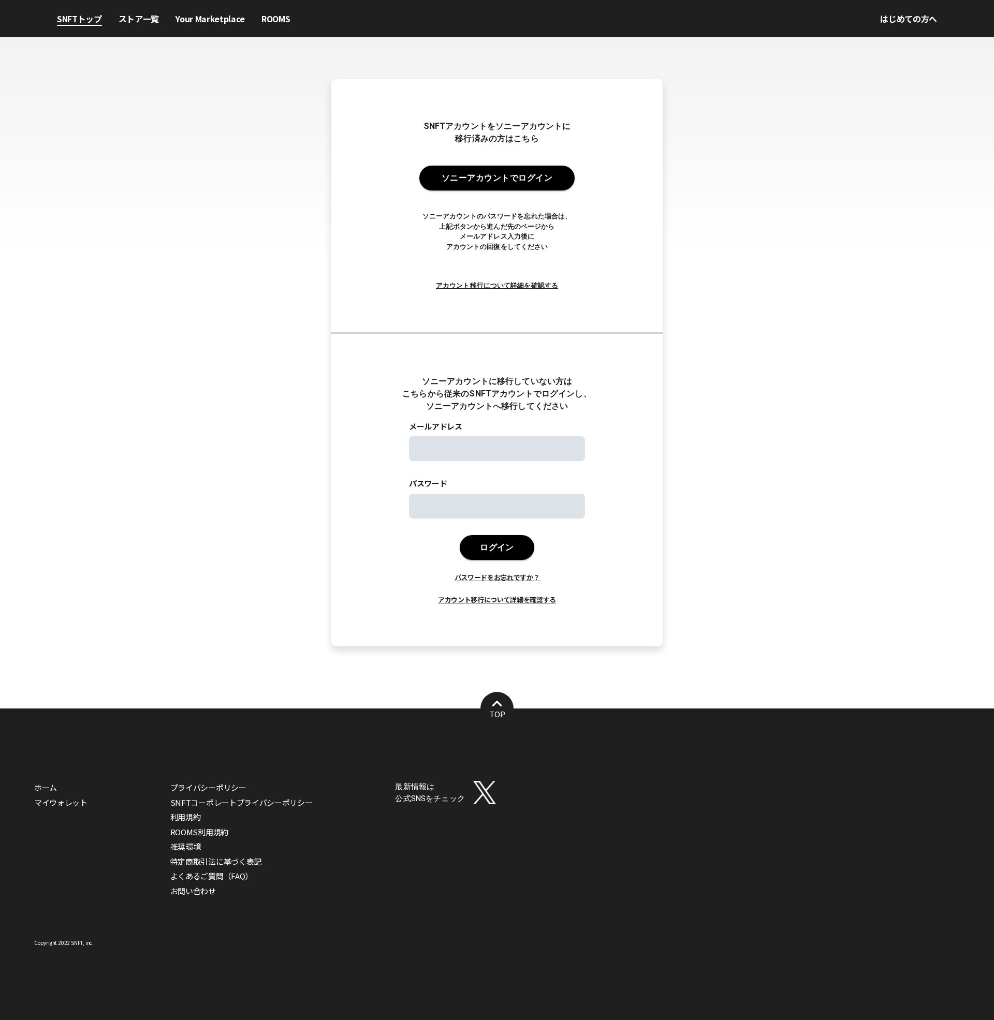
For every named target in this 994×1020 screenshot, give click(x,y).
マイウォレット (60, 802)
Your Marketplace (210, 18)
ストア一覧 (139, 18)
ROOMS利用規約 (199, 831)
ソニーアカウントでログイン (497, 178)
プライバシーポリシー (208, 787)
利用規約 (185, 816)
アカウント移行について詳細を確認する (497, 285)
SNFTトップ (79, 18)
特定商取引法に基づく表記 (215, 861)
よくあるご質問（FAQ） (211, 875)
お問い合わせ (193, 890)
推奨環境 (185, 846)
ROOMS (275, 18)
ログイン (497, 547)
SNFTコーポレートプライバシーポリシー (241, 802)
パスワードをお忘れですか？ (497, 577)
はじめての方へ (908, 18)
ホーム (45, 787)
